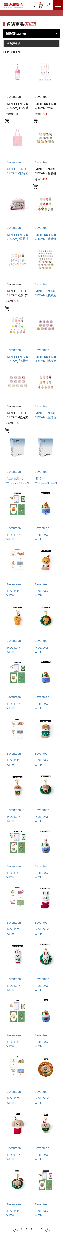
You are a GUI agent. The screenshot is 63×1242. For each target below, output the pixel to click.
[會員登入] (48, 4)
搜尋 (33, 5)
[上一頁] (15, 1229)
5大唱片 (13, 5)
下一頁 (47, 1229)
